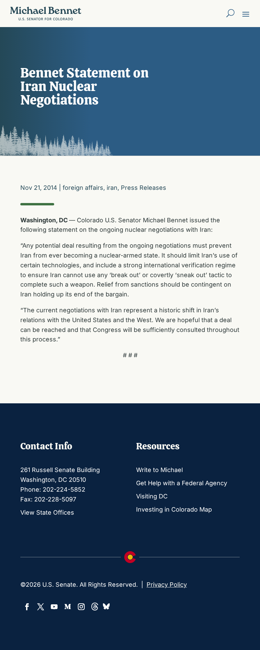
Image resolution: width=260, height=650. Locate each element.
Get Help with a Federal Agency (181, 483)
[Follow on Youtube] (54, 606)
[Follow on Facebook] (27, 606)
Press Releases (143, 187)
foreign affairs (83, 187)
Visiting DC (152, 496)
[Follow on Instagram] (81, 606)
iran (112, 187)
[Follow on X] (40, 606)
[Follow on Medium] (67, 606)
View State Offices (47, 512)
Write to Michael (159, 469)
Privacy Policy (167, 584)
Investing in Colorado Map (174, 509)
